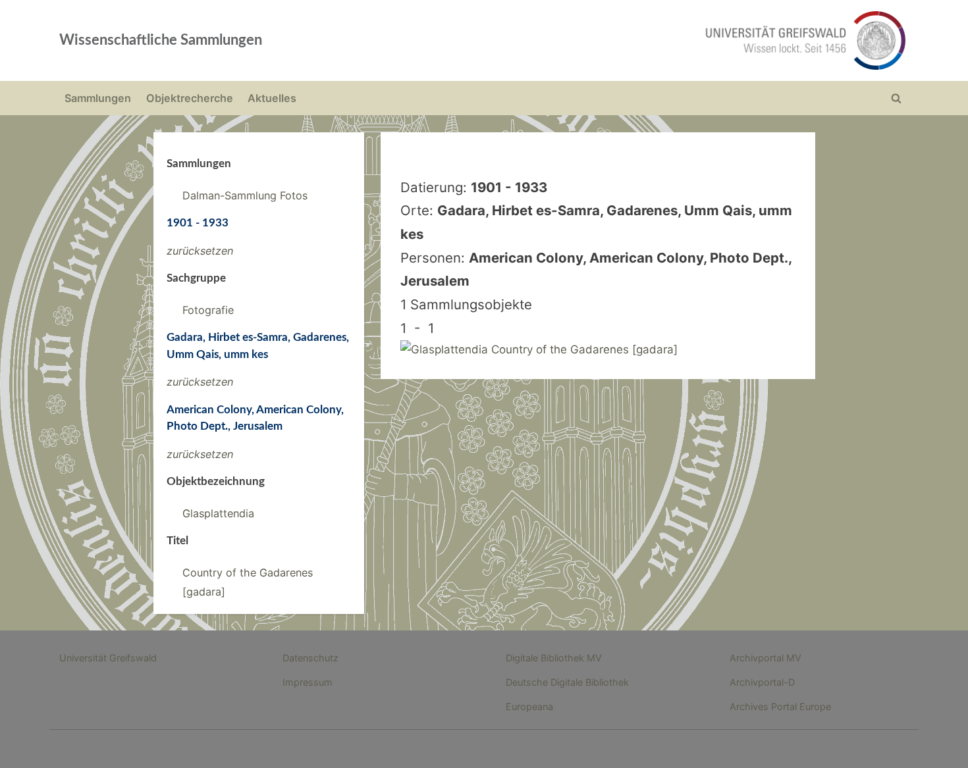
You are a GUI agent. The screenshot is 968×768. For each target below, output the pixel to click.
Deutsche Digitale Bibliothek (567, 682)
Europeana (529, 706)
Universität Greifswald (108, 657)
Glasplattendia (218, 513)
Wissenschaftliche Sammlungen (160, 40)
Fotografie (208, 310)
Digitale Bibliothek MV (554, 657)
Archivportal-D (762, 682)
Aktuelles (272, 98)
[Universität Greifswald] (672, 40)
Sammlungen (98, 98)
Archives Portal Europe (780, 706)
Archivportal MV (765, 657)
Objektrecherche (189, 98)
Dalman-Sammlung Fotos (245, 195)
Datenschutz (310, 657)
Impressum (307, 682)
